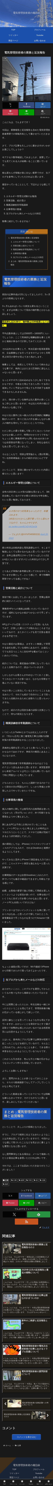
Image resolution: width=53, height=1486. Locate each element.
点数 (43, 1180)
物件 (6, 1184)
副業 (22, 1180)
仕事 (6, 1180)
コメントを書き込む (26, 1437)
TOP (14, 1469)
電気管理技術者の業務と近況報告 (25, 238)
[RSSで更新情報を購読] (26, 1222)
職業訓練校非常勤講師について (26, 249)
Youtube (38, 1473)
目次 (22, 231)
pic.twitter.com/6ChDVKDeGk (23, 526)
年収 (30, 1180)
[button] (43, 112)
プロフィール (38, 1469)
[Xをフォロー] (14, 1214)
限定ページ (14, 1477)
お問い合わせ (38, 1477)
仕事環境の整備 (19, 253)
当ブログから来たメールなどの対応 (28, 257)
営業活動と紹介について (23, 246)
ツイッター (14, 1473)
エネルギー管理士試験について (26, 242)
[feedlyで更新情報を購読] (38, 1214)
